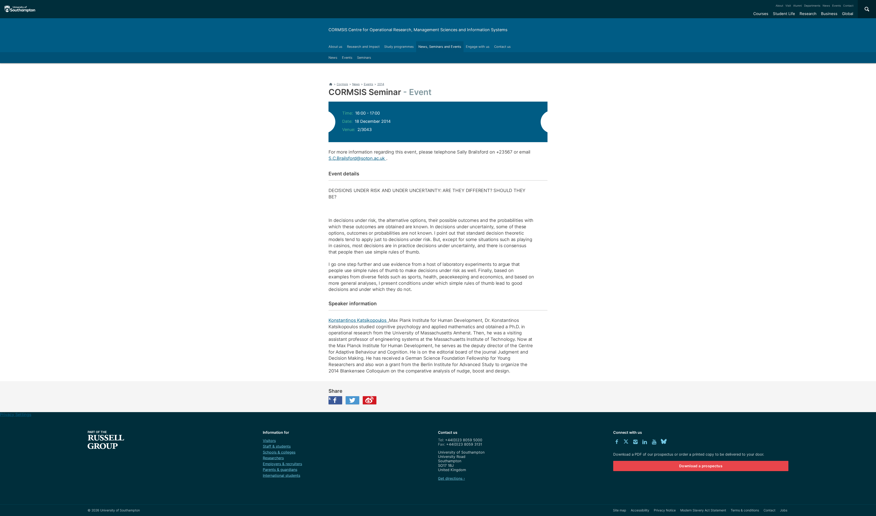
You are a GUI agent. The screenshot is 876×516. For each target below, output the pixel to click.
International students (281, 475)
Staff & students (277, 446)
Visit (788, 5)
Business (829, 13)
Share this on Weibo (369, 400)
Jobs (783, 510)
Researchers (273, 458)
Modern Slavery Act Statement (703, 510)
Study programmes (399, 47)
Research (808, 13)
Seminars (364, 57)
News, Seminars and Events (439, 47)
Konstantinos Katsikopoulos (358, 320)
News (826, 5)
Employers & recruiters (282, 464)
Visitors (269, 440)
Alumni (797, 5)
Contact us (502, 47)
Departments (812, 5)
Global (847, 13)
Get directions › (451, 478)
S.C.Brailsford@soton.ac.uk (357, 158)
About (779, 5)
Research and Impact (363, 47)
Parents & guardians (280, 469)
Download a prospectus (700, 466)
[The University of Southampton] (20, 9)
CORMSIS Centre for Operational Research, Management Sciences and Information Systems (417, 29)
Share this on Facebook (329, 398)
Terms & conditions (745, 510)
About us (335, 47)
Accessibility (640, 510)
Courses (760, 13)
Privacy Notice (665, 510)
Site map (619, 510)
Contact (848, 5)
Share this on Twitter (352, 400)
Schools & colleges (279, 452)
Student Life (784, 13)
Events (836, 5)
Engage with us (478, 47)
